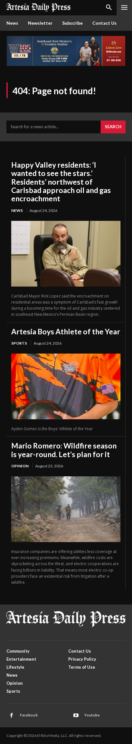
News (17, 210)
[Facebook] (11, 715)
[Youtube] (76, 715)
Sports (19, 343)
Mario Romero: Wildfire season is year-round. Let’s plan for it (64, 449)
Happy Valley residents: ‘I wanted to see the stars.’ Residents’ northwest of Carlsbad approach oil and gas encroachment (61, 181)
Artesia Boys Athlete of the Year (65, 331)
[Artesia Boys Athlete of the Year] (65, 386)
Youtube (92, 715)
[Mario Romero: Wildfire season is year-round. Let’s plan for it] (65, 509)
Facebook (29, 715)
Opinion (20, 466)
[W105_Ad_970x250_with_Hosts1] (66, 64)
